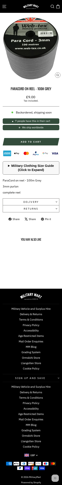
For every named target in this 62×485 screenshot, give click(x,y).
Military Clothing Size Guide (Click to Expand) (32, 168)
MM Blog (31, 347)
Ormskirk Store (31, 358)
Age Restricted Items (31, 336)
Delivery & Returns (31, 314)
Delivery (31, 201)
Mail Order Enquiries (31, 341)
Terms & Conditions (31, 319)
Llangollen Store (31, 363)
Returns (31, 208)
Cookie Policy (31, 368)
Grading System (31, 352)
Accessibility (31, 330)
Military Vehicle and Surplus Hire (31, 309)
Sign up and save (30, 378)
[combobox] (31, 455)
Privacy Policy (31, 325)
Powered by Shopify (31, 482)
